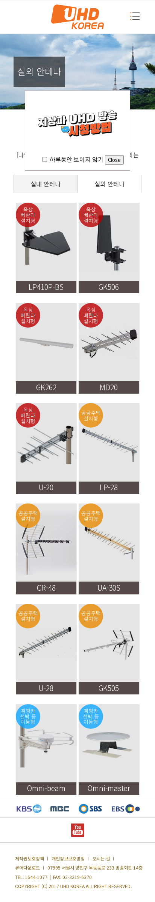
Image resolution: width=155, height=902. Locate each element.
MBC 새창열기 (59, 808)
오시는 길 (101, 858)
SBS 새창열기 (90, 808)
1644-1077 (36, 877)
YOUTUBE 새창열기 (77, 830)
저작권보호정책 (29, 858)
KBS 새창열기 (29, 808)
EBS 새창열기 (125, 808)
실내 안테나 (45, 184)
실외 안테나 (109, 184)
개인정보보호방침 (68, 858)
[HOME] (77, 17)
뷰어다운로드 (27, 867)
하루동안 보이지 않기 (76, 159)
